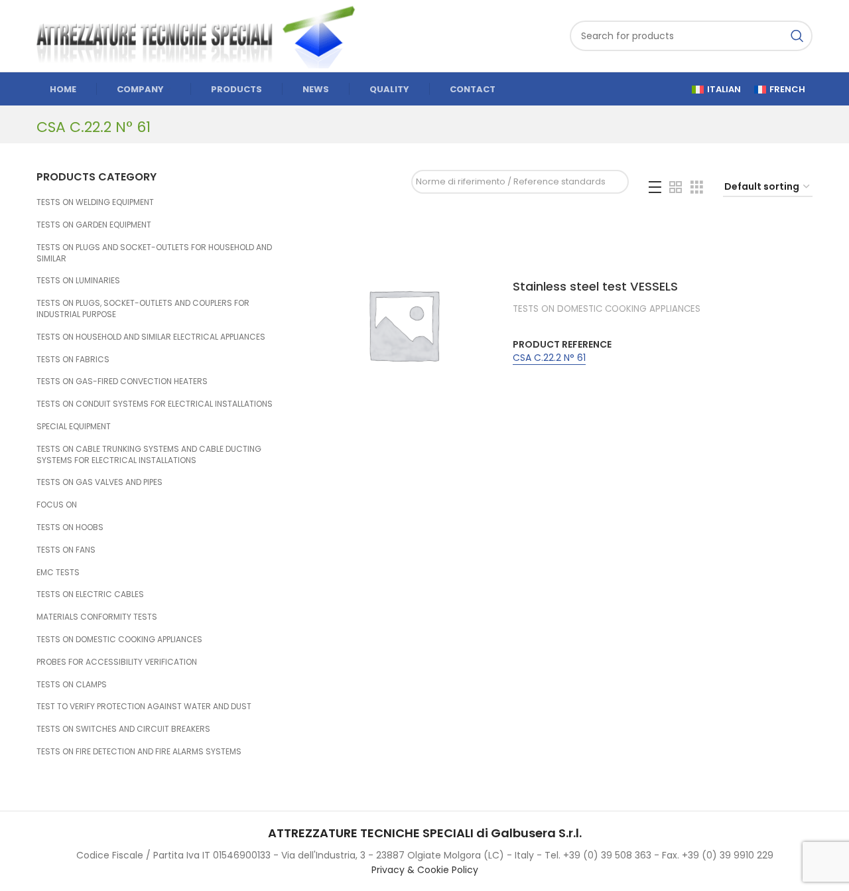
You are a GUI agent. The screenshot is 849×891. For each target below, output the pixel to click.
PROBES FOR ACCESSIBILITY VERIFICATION (116, 661)
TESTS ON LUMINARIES (78, 280)
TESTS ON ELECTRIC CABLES (90, 594)
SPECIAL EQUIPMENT (73, 426)
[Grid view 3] (696, 187)
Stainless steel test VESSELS (595, 286)
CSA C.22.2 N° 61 (549, 358)
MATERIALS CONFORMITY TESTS (96, 616)
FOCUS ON (56, 504)
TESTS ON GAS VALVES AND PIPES (99, 482)
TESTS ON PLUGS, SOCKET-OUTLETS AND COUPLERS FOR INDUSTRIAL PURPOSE (142, 308)
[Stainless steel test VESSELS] (403, 324)
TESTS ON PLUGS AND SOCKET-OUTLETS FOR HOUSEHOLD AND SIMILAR (154, 252)
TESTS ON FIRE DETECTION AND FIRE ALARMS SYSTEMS (138, 751)
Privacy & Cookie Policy (424, 869)
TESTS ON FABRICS (72, 359)
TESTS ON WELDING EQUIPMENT (95, 202)
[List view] (655, 187)
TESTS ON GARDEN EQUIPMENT (93, 224)
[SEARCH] (797, 36)
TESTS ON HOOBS (69, 527)
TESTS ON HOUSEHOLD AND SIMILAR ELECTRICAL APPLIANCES (150, 336)
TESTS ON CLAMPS (71, 684)
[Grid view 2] (675, 187)
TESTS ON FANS (66, 549)
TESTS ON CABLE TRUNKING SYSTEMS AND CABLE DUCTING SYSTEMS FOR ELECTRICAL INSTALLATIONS (148, 454)
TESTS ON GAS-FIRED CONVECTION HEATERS (122, 381)
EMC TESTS (58, 572)
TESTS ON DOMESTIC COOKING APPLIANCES (119, 639)
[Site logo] (202, 35)
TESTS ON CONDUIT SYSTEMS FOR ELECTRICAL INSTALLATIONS (154, 403)
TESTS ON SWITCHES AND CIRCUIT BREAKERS (123, 728)
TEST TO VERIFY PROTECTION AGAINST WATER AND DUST (143, 706)
